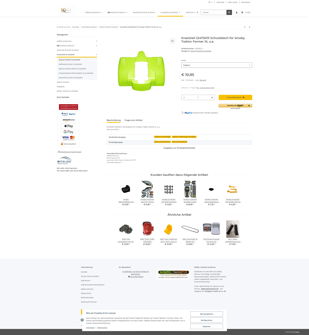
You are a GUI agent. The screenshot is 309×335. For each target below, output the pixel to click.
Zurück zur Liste (64, 27)
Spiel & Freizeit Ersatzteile (200, 51)
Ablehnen (207, 326)
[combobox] (216, 65)
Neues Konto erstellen (90, 276)
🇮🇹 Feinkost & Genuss (65, 45)
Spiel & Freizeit (63, 82)
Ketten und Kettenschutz (162, 142)
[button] (236, 12)
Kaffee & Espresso (64, 41)
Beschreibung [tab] (114, 120)
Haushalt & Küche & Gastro (68, 50)
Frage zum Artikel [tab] (133, 120)
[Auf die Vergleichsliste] (172, 41)
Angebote (61, 86)
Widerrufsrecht (87, 289)
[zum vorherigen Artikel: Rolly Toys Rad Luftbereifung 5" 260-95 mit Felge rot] (244, 27)
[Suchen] (229, 12)
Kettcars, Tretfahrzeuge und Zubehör (184, 137)
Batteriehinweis (87, 297)
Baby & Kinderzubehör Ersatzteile (72, 69)
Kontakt (84, 272)
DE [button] (209, 2)
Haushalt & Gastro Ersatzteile (70, 77)
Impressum (90, 328)
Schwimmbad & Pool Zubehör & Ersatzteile (76, 73)
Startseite (220, 2)
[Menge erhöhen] (212, 97)
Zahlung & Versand (88, 302)
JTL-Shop (296, 332)
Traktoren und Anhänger (162, 137)
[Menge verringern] (184, 97)
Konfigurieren (206, 320)
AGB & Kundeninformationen (93, 285)
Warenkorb (245, 2)
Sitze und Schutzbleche (179, 142)
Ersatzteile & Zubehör (66, 54)
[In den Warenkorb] (109, 35)
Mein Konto (232, 2)
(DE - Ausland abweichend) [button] (205, 88)
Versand (202, 80)
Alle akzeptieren (206, 314)
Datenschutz (102, 328)
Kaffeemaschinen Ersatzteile (70, 64)
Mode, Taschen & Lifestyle (67, 91)
